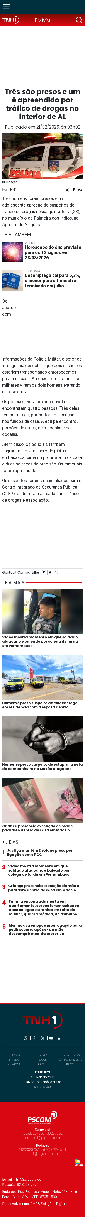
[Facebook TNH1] (34, 1038)
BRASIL (42, 1064)
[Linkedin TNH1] (59, 1038)
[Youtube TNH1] (51, 1038)
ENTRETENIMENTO (70, 1059)
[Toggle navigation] (7, 7)
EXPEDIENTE (42, 1072)
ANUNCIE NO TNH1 (42, 1077)
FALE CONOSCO (43, 1086)
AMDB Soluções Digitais (49, 1204)
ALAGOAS (14, 1064)
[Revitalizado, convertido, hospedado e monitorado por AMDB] (79, 1163)
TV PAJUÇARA (71, 1054)
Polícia (42, 19)
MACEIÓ (14, 1059)
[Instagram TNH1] (26, 1038)
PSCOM (70, 1064)
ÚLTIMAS (14, 1054)
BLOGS (42, 1059)
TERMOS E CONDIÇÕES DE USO (42, 1082)
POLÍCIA (42, 1054)
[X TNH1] (43, 1038)
